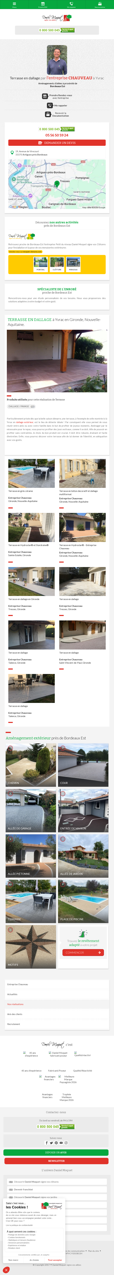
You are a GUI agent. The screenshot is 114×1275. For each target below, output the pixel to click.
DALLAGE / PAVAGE (19, 406)
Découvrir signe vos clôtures (36, 1181)
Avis (14, 1014)
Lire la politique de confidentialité (19, 1225)
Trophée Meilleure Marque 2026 (67, 1097)
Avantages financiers (47, 1095)
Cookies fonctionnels (16, 1237)
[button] (6, 1270)
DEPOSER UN (55, 1152)
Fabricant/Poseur (57, 1070)
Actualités (12, 994)
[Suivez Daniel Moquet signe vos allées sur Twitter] (51, 1143)
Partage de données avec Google (21, 1235)
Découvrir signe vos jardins (35, 1197)
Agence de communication (72, 1251)
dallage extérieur (24, 422)
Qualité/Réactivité (82, 1070)
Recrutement (13, 1024)
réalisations (15, 1004)
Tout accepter (55, 1260)
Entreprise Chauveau (17, 984)
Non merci (13, 1260)
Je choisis (34, 1260)
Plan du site (93, 1251)
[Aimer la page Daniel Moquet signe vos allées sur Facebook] (46, 1143)
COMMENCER (75, 952)
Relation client (14, 1248)
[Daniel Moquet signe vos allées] (57, 18)
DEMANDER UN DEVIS (60, 143)
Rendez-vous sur (25, 252)
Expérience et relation (17, 1245)
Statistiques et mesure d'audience (21, 1240)
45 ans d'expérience (31, 1070)
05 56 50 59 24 (56, 135)
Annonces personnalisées (18, 1243)
